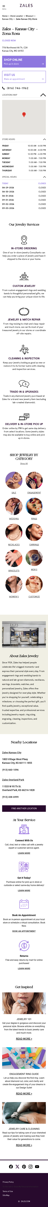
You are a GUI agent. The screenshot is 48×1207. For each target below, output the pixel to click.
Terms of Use (8, 1191)
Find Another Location (24, 808)
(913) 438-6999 (10, 797)
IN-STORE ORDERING (24, 248)
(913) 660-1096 (10, 769)
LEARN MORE (24, 853)
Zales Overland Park (13, 779)
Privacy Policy (8, 1182)
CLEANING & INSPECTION (24, 358)
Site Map (6, 1195)
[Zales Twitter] (17, 1167)
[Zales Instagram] (30, 1167)
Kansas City (7, 19)
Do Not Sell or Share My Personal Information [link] (20, 1187)
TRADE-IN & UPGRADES (24, 391)
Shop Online (13, 61)
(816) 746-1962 (18, 88)
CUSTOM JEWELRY (24, 286)
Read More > (24, 1038)
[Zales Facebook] (11, 1167)
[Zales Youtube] (37, 1167)
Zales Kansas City (11, 752)
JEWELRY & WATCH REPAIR (24, 319)
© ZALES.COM (24, 1201)
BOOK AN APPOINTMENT (24, 931)
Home (4, 16)
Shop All (24, 463)
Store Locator (16, 16)
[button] (24, 140)
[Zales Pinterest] (24, 1167)
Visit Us (14, 76)
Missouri (29, 16)
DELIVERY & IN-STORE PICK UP (24, 424)
